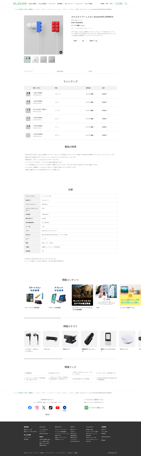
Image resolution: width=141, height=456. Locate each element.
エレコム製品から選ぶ (44, 441)
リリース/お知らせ (43, 429)
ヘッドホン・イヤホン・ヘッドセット (44, 9)
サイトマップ (35, 452)
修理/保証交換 (73, 435)
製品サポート (73, 429)
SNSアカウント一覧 (27, 452)
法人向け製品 (42, 3)
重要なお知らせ (73, 437)
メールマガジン (73, 439)
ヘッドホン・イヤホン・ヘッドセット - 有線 (66, 9)
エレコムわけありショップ (92, 439)
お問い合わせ (73, 433)
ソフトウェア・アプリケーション (62, 433)
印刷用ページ (92, 40)
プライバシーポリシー (50, 452)
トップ (15, 9)
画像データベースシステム (61, 437)
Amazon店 (88, 441)
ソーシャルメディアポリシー (60, 452)
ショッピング (78, 3)
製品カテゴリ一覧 (28, 429)
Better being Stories (43, 433)
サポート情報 (88, 3)
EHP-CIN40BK (38, 93)
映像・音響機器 (29, 9)
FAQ (83, 40)
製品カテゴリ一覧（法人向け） (31, 431)
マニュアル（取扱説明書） (61, 431)
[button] (42, 427)
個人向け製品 (32, 3)
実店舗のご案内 (89, 429)
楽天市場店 (88, 435)
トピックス (52, 3)
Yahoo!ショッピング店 (91, 437)
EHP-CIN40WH (38, 134)
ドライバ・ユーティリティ (61, 429)
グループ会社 (104, 431)
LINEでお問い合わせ (75, 441)
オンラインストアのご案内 (92, 431)
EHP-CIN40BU (38, 101)
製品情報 (20, 9)
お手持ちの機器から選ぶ (44, 439)
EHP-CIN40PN (38, 117)
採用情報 (103, 433)
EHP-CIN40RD (38, 126)
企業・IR (103, 429)
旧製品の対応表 (42, 445)
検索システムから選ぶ (44, 443)
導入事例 (26, 439)
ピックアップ (42, 431)
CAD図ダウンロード (59, 439)
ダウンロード (68, 3)
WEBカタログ (58, 435)
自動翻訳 (76, 452)
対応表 (75, 40)
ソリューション (27, 437)
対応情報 (59, 3)
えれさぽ (72, 431)
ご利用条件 (42, 452)
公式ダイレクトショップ (91, 433)
